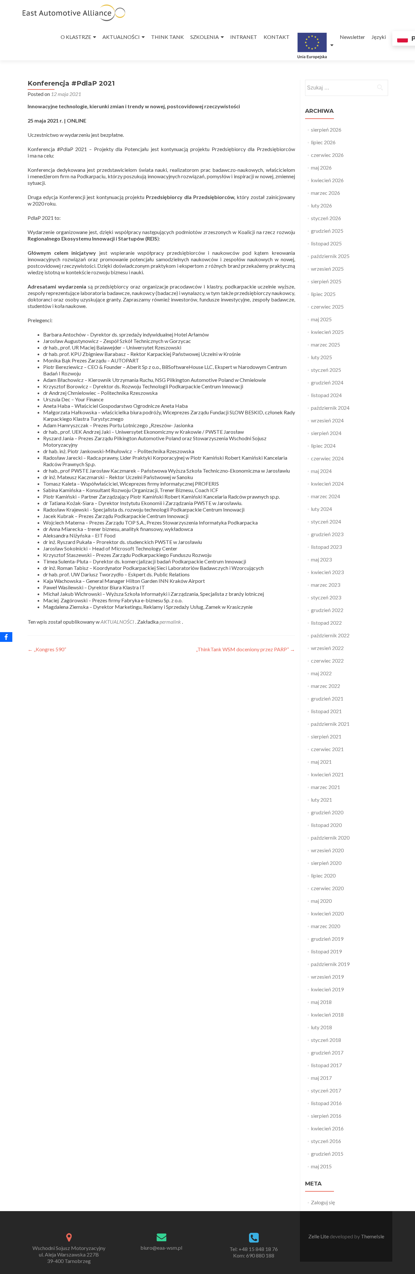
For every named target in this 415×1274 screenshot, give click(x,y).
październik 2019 (330, 964)
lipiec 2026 (323, 142)
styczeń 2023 (326, 597)
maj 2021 (321, 762)
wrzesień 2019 (327, 976)
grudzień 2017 (327, 1052)
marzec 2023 (325, 585)
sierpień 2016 (326, 1116)
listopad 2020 (326, 825)
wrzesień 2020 (327, 850)
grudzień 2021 (327, 698)
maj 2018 (321, 1002)
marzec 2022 (325, 686)
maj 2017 (321, 1078)
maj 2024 (321, 471)
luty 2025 (321, 357)
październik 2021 (330, 724)
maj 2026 (321, 167)
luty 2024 (321, 509)
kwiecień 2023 (327, 572)
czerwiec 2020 (327, 888)
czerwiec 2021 (327, 749)
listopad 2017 (326, 1065)
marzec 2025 (325, 344)
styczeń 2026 (326, 218)
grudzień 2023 (327, 534)
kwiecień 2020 (327, 913)
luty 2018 (321, 1027)
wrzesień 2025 (327, 268)
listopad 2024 (326, 395)
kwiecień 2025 (327, 332)
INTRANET (243, 37)
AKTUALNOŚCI (121, 37)
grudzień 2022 (327, 610)
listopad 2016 (326, 1103)
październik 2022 (330, 635)
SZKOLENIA (204, 37)
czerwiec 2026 (327, 155)
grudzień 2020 (327, 812)
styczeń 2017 (326, 1090)
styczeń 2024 (326, 521)
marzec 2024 (325, 496)
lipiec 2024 (323, 445)
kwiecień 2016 (327, 1128)
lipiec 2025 (323, 294)
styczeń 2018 (326, 1040)
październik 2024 (330, 408)
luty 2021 (321, 799)
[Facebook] (6, 637)
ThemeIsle (372, 1236)
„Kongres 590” (47, 649)
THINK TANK (167, 37)
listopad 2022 (326, 622)
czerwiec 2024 (327, 458)
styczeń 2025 (326, 370)
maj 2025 (321, 319)
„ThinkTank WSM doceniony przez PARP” (245, 649)
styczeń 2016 (326, 1141)
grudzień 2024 (327, 382)
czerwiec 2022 (327, 660)
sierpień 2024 (326, 433)
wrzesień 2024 (327, 420)
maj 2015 (321, 1166)
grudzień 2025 (327, 231)
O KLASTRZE (76, 37)
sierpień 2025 (326, 281)
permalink (171, 622)
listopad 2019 (326, 951)
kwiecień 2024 (327, 483)
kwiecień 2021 (327, 774)
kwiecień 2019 (327, 989)
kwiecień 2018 (327, 1014)
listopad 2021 (326, 711)
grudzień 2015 (327, 1153)
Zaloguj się (323, 1202)
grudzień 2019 (327, 939)
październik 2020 (330, 837)
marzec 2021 (325, 787)
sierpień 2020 (326, 863)
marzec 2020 (325, 926)
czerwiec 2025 (327, 306)
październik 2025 (330, 256)
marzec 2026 (325, 193)
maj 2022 (321, 673)
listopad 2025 (326, 243)
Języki (379, 37)
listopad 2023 (326, 547)
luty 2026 (321, 205)
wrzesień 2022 (327, 648)
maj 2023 (321, 559)
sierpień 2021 (326, 736)
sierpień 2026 (326, 129)
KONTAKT (277, 37)
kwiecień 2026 (327, 180)
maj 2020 (321, 901)
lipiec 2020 (323, 875)
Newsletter (352, 37)
